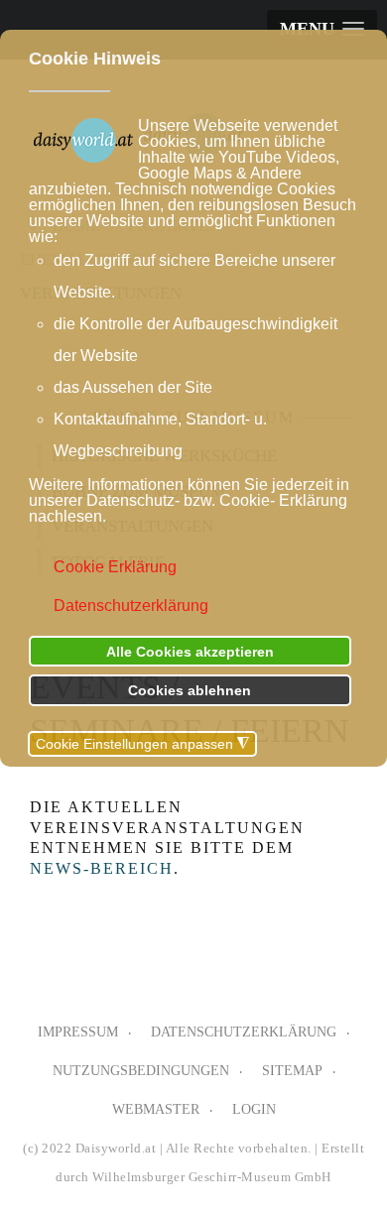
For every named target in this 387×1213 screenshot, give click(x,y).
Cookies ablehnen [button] (189, 690)
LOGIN (254, 1109)
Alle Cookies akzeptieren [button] (190, 652)
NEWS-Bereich (102, 868)
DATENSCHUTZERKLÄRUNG (243, 1032)
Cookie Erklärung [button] (115, 566)
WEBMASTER (155, 1109)
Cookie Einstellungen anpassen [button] (142, 744)
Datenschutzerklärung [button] (131, 605)
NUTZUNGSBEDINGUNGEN (141, 1070)
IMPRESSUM (78, 1032)
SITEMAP (292, 1070)
